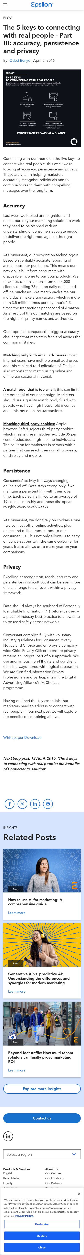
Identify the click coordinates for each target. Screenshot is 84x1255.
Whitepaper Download (22, 737)
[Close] (79, 1193)
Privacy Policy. (24, 1215)
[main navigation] (5, 5)
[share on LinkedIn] (8, 1136)
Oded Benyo (19, 60)
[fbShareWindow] (9, 804)
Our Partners (53, 1183)
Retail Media (11, 1178)
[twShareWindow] (22, 804)
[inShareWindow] (35, 804)
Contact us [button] (42, 1118)
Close (42, 1247)
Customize (42, 1224)
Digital (7, 1173)
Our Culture (53, 1173)
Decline (42, 1235)
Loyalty (7, 1183)
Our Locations (54, 1178)
